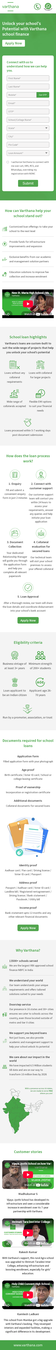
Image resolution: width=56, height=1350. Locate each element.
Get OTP (43, 95)
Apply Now (13, 43)
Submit (28, 183)
